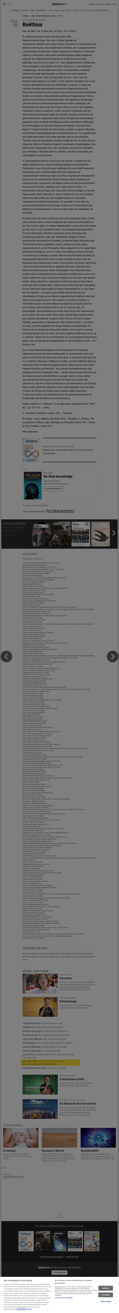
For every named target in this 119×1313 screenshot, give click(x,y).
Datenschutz (21, 1309)
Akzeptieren (105, 1288)
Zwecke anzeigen (105, 1301)
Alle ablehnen (106, 1295)
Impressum (28, 1309)
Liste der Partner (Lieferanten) (64, 1298)
